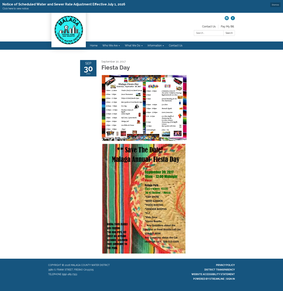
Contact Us (209, 26)
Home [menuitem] (93, 45)
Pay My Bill (227, 26)
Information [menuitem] (155, 45)
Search (229, 33)
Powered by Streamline (208, 279)
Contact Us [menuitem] (175, 45)
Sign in (230, 279)
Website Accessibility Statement (213, 274)
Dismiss (275, 5)
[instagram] (227, 19)
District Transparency (219, 269)
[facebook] (233, 19)
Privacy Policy (225, 265)
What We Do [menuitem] (132, 45)
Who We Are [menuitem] (110, 45)
